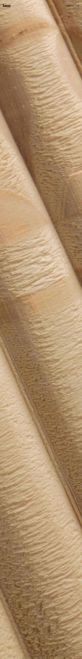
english (71, 6)
